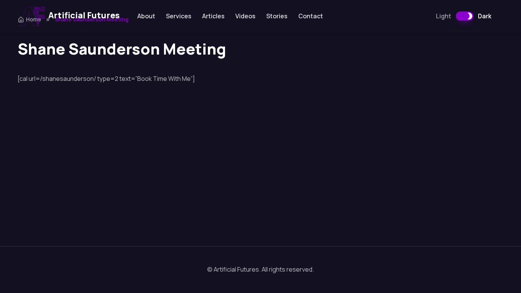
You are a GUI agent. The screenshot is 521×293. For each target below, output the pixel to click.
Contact (310, 16)
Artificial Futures (84, 15)
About (146, 16)
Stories (277, 16)
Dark (484, 16)
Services (178, 16)
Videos (245, 16)
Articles (213, 16)
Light (443, 16)
